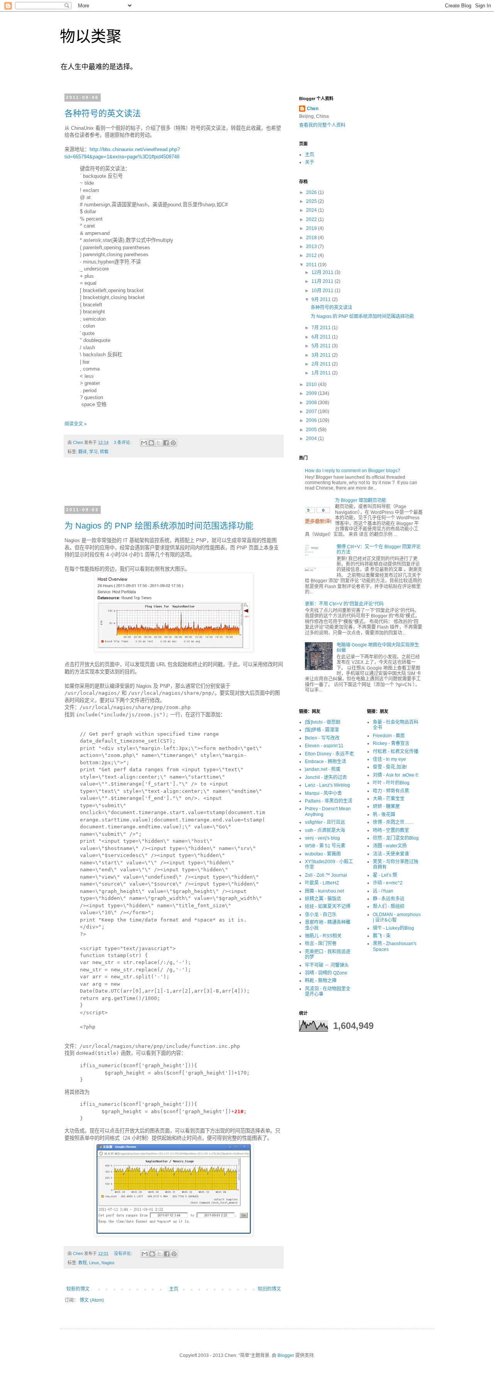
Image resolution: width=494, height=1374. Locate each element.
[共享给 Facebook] (166, 443)
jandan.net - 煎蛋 (322, 769)
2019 (312, 228)
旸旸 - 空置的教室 (391, 830)
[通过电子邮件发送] (144, 443)
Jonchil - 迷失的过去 (326, 777)
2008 (312, 402)
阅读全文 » (75, 424)
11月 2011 (323, 281)
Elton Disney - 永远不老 (329, 754)
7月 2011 (321, 327)
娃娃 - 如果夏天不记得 (327, 906)
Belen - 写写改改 (322, 738)
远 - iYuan (383, 891)
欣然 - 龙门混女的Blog (396, 838)
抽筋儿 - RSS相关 (323, 936)
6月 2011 (321, 337)
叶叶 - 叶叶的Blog (391, 783)
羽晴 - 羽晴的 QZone (326, 973)
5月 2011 (321, 346)
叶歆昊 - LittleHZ (322, 883)
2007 (312, 411)
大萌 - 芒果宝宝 (388, 798)
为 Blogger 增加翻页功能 (360, 500)
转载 (104, 451)
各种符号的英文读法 (102, 113)
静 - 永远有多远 (388, 898)
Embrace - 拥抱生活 (325, 761)
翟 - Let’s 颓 (385, 875)
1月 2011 (321, 373)
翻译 (82, 451)
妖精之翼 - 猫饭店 (323, 898)
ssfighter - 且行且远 (325, 822)
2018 (312, 237)
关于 (309, 162)
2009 (312, 393)
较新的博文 (78, 1289)
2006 (312, 420)
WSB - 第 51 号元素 (325, 846)
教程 (82, 1262)
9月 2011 (321, 299)
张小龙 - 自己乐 (321, 914)
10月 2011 (323, 290)
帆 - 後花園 (384, 814)
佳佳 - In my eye (389, 759)
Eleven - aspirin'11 (324, 745)
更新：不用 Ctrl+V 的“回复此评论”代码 (344, 604)
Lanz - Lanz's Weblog (327, 785)
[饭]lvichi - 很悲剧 (322, 722)
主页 (173, 1289)
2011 (312, 264)
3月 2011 (321, 355)
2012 (312, 255)
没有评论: (123, 1253)
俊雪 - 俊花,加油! (390, 767)
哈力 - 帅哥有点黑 (391, 791)
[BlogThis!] (151, 443)
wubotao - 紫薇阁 (323, 854)
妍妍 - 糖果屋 (386, 806)
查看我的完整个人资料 (322, 125)
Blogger (285, 1355)
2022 (312, 219)
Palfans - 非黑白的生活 (328, 801)
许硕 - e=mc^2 (388, 883)
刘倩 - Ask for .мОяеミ (396, 775)
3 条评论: (123, 442)
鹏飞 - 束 (382, 936)
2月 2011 (321, 364)
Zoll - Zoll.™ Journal (326, 875)
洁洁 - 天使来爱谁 (391, 854)
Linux (94, 1262)
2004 (312, 438)
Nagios (108, 1262)
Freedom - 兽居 (389, 735)
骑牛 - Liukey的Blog (393, 928)
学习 (93, 451)
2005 (312, 429)
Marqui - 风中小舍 (323, 793)
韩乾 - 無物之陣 (321, 980)
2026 (312, 192)
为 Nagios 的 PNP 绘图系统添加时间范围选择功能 (159, 526)
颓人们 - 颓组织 (388, 906)
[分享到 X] (158, 443)
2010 (312, 384)
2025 (312, 201)
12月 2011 (323, 272)
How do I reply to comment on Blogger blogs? (352, 470)
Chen (312, 108)
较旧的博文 (269, 1289)
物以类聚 (91, 36)
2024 (312, 210)
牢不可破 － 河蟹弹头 (327, 965)
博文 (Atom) (92, 1300)
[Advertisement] (173, 486)
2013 (312, 246)
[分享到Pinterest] (173, 443)
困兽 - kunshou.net (324, 891)
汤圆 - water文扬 (390, 846)
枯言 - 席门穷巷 (321, 943)
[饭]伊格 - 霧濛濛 (322, 730)
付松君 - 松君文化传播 (395, 751)
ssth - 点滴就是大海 (325, 830)
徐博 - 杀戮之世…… (393, 822)
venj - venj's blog (322, 838)
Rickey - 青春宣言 (391, 743)
